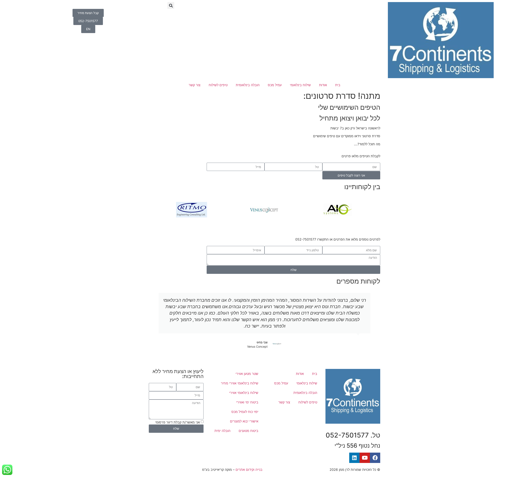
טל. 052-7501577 (353, 435)
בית (337, 85)
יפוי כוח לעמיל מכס (244, 412)
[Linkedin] (354, 458)
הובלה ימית (222, 431)
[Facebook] (375, 458)
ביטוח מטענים (248, 431)
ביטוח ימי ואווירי (247, 402)
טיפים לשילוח (218, 85)
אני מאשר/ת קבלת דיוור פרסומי (177, 422)
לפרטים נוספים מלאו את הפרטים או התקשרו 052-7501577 (337, 239)
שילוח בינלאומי (300, 85)
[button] (170, 5)
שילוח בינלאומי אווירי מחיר (239, 383)
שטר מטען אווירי (247, 374)
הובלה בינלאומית (248, 85)
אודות (323, 85)
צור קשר (194, 85)
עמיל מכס (275, 85)
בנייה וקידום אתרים (249, 469)
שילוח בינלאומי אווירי (243, 393)
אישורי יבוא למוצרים (244, 421)
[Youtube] (365, 458)
